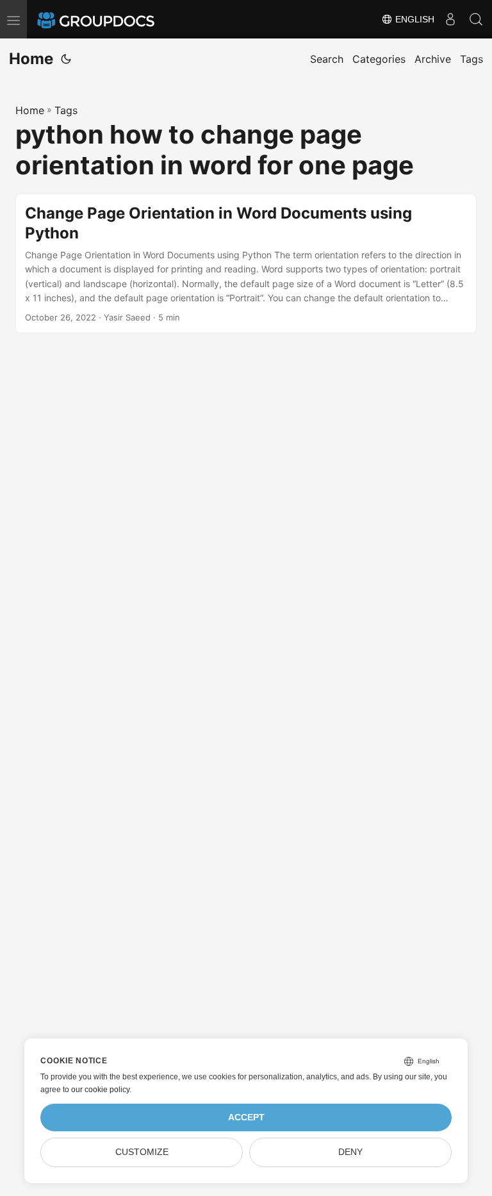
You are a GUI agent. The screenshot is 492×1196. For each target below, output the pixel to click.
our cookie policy (100, 1089)
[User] (450, 19)
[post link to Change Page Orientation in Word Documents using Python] (246, 263)
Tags (66, 110)
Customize (141, 1152)
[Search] (476, 19)
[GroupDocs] (113, 19)
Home (31, 58)
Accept (246, 1117)
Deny (350, 1152)
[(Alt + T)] (66, 59)
